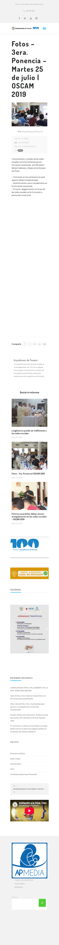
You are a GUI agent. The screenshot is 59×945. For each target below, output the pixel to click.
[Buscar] (42, 903)
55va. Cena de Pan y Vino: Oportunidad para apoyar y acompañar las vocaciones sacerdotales (27, 707)
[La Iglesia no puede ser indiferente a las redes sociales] (29, 414)
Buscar (15, 897)
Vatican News (15, 764)
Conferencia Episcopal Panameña (23, 774)
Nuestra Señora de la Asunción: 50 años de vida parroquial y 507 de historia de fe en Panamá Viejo (29, 718)
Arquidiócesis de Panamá (32, 131)
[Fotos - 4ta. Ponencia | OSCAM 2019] (29, 457)
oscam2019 (23, 142)
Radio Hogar (15, 759)
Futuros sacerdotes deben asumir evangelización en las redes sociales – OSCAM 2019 (29, 516)
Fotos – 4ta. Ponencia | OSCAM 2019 (28, 473)
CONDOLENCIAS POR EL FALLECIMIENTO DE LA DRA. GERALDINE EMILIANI (29, 689)
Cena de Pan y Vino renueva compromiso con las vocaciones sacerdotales (28, 697)
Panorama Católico (17, 753)
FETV (12, 769)
